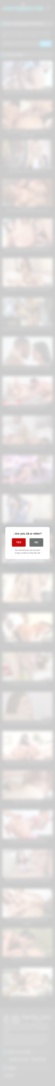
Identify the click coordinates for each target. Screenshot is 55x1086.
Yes (18, 542)
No (36, 542)
